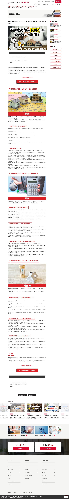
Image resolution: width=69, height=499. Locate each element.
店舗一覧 (58, 4)
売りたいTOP (27, 464)
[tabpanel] (17, 411)
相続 (55, 58)
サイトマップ (15, 492)
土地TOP (9, 472)
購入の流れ (9, 483)
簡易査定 (26, 466)
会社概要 (30, 492)
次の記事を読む (31, 395)
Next (60, 407)
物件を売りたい (45, 4)
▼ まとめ (11, 62)
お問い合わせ (44, 483)
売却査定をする (48, 448)
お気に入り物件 (40, 1)
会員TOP (43, 472)
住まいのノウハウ (56, 67)
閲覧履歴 (53, 1)
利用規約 (9, 492)
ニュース (52, 4)
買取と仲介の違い (28, 472)
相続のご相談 (27, 478)
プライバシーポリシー (23, 492)
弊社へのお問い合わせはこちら (27, 81)
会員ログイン (58, 1)
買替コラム (56, 55)
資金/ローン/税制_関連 (56, 61)
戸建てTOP (9, 466)
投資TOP (9, 475)
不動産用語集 (44, 469)
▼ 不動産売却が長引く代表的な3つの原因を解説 (18, 58)
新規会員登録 (44, 478)
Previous (9, 407)
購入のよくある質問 (11, 481)
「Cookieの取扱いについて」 (11, 497)
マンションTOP (10, 469)
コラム (43, 464)
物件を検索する (20, 448)
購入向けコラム (55, 49)
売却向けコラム (55, 52)
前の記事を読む (23, 395)
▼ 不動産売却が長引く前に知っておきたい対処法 (18, 60)
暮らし (55, 64)
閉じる (66, 497)
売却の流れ (27, 469)
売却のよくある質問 (28, 475)
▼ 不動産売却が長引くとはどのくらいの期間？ (18, 57)
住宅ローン (9, 478)
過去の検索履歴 (47, 1)
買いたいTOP (10, 464)
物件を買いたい (37, 4)
